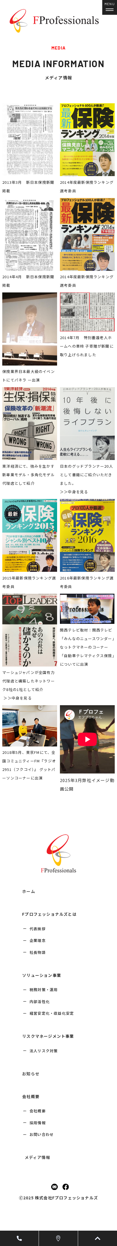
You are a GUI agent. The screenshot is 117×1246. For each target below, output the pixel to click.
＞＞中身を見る (74, 491)
